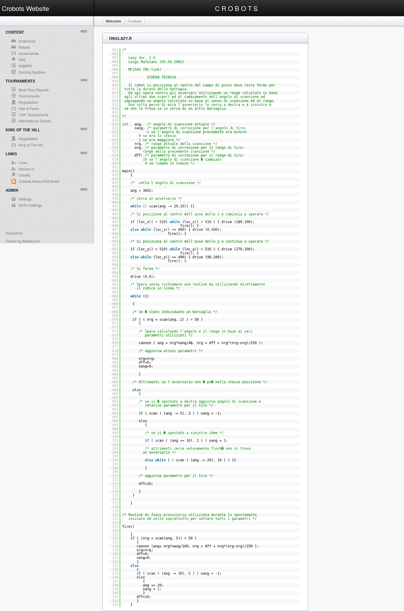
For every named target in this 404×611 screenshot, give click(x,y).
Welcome (113, 21)
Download (27, 40)
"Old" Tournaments (34, 114)
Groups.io (26, 168)
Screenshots (29, 53)
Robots (24, 47)
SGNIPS (25, 65)
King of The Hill (31, 144)
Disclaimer (14, 233)
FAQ (22, 59)
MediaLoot (31, 241)
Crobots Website (25, 8)
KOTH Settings (30, 205)
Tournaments (29, 96)
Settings (25, 198)
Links (23, 162)
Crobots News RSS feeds (39, 181)
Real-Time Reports (34, 89)
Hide (84, 31)
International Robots (35, 120)
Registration (28, 102)
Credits (24, 175)
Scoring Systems (32, 72)
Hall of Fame (29, 108)
